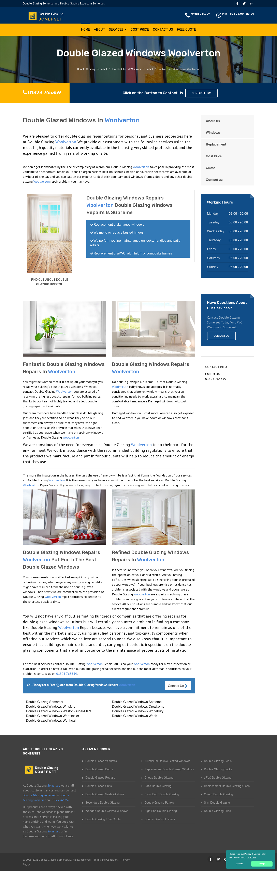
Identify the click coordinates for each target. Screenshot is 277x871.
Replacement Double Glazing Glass (227, 786)
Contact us (214, 179)
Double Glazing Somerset (44, 701)
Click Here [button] (251, 857)
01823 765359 (200, 13)
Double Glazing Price (217, 811)
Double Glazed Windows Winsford (50, 706)
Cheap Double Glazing (159, 777)
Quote (210, 167)
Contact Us (163, 29)
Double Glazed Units (98, 786)
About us (213, 121)
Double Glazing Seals (218, 761)
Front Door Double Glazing (162, 794)
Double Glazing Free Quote (103, 819)
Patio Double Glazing (158, 786)
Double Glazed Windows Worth (134, 715)
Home (85, 29)
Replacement (216, 144)
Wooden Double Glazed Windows (106, 811)
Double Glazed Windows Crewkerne (138, 706)
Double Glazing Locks (218, 769)
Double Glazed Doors (99, 769)
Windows (213, 132)
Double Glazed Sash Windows (104, 794)
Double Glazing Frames (160, 819)
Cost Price (140, 29)
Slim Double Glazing (217, 802)
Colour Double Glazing (218, 794)
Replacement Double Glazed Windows (169, 769)
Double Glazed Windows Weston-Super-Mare (58, 711)
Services (116, 29)
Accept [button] (262, 864)
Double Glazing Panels (159, 802)
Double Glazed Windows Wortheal (51, 720)
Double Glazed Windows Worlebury (137, 711)
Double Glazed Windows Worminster (52, 715)
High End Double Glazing (161, 811)
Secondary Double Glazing (102, 802)
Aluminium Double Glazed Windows (167, 761)
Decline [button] (239, 864)
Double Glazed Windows (101, 761)
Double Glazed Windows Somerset (137, 701)
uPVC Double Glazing (218, 777)
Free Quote (186, 29)
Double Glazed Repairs (100, 777)
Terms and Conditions (106, 859)
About (99, 29)
